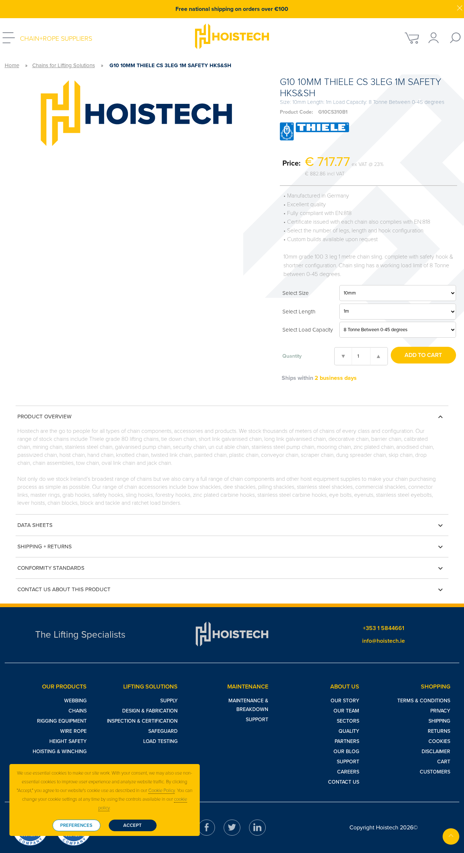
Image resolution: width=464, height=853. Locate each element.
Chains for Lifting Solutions (63, 65)
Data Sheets (231, 525)
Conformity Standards (231, 568)
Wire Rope (73, 731)
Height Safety (68, 741)
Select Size (295, 293)
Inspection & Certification (142, 721)
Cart (443, 762)
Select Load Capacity (307, 329)
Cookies (439, 741)
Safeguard (163, 731)
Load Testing (160, 741)
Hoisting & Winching (60, 751)
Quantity (292, 356)
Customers (435, 772)
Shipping (439, 721)
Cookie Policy (161, 790)
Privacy (440, 711)
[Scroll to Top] (451, 836)
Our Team (346, 711)
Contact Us (343, 782)
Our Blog (346, 751)
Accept (132, 825)
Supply (169, 701)
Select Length (298, 311)
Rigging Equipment (62, 721)
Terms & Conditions (423, 701)
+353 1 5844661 (383, 628)
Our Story (345, 701)
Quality (349, 731)
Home (12, 65)
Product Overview (231, 417)
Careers (348, 772)
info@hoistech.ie (383, 641)
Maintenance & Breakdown (248, 705)
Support (257, 719)
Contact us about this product (231, 589)
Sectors (348, 721)
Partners (347, 741)
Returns (439, 731)
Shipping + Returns (231, 547)
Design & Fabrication (150, 711)
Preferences (76, 825)
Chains (78, 711)
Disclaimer (436, 751)
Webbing (75, 701)
